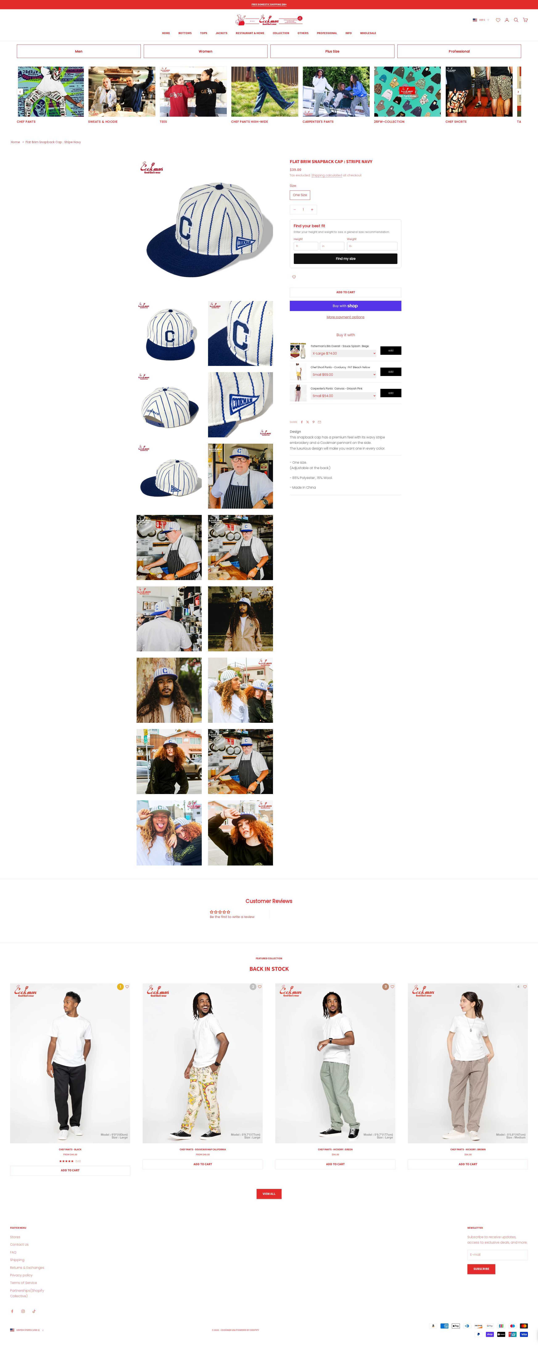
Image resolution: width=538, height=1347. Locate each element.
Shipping (17, 1259)
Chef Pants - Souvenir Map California (203, 1149)
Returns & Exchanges (27, 1267)
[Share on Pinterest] (313, 422)
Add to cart (345, 292)
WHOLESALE (368, 33)
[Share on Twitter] (307, 422)
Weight (351, 239)
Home (15, 142)
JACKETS (221, 33)
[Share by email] (319, 422)
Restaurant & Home (250, 33)
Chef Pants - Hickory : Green (335, 1149)
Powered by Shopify (247, 1330)
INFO (348, 33)
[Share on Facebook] (301, 422)
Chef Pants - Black (70, 1149)
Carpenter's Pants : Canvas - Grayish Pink (336, 388)
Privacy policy (21, 1275)
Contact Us (19, 1244)
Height (298, 239)
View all (269, 1194)
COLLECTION (281, 33)
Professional (327, 33)
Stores (15, 1237)
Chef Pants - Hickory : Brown (468, 1149)
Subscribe (481, 1269)
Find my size (346, 258)
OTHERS (303, 33)
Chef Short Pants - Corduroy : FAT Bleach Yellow (340, 367)
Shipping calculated (326, 175)
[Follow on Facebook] (12, 1311)
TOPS (203, 33)
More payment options (345, 317)
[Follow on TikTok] (34, 1311)
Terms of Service (23, 1282)
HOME (166, 33)
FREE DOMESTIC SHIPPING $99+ (269, 4)
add (390, 350)
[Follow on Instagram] (23, 1311)
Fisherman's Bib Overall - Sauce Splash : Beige (340, 346)
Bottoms (185, 33)
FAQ (13, 1252)
